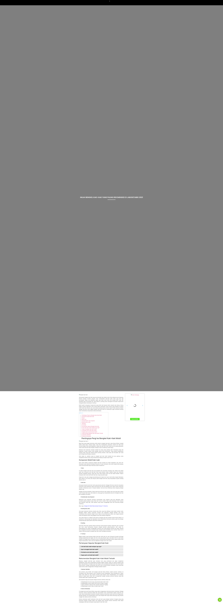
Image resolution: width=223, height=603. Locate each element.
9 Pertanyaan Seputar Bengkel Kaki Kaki (90, 426)
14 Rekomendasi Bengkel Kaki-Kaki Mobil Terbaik (92, 433)
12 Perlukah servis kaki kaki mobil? (89, 430)
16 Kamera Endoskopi (86, 436)
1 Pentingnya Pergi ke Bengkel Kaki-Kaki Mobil (91, 415)
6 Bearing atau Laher (85, 422)
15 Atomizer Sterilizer (86, 434)
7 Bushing (83, 423)
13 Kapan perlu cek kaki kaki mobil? (89, 431)
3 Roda (82, 418)
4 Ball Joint (83, 419)
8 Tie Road (83, 424)
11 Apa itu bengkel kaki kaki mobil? (89, 429)
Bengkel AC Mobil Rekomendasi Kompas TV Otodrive (96, 506)
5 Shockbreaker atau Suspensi (88, 420)
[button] (127, 405)
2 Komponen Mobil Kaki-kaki (87, 416)
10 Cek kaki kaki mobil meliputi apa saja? (90, 427)
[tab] (101, 546)
